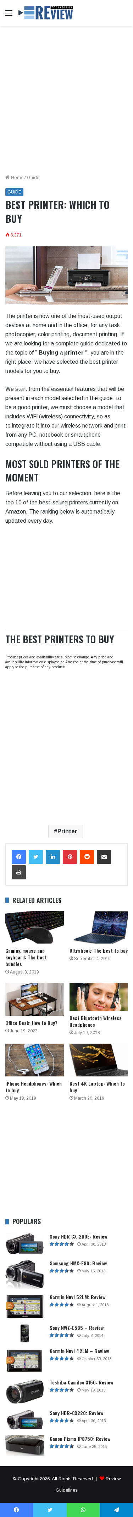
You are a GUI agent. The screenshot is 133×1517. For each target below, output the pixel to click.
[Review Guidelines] (46, 13)
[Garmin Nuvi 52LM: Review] (24, 1306)
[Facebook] (19, 857)
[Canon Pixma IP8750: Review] (24, 1445)
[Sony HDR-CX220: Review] (24, 1419)
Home (16, 177)
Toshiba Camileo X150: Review (81, 1382)
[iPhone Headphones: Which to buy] (34, 1060)
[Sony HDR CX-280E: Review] (24, 1244)
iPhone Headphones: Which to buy (33, 1087)
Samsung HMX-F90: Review (78, 1263)
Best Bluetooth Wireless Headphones (96, 1021)
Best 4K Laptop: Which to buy (97, 1087)
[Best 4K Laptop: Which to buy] (99, 1060)
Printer (67, 831)
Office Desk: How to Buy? (31, 1022)
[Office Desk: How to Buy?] (34, 999)
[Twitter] (36, 857)
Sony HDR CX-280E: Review (78, 1236)
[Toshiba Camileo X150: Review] (24, 1392)
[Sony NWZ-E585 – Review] (24, 1333)
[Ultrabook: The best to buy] (99, 927)
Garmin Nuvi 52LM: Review (77, 1297)
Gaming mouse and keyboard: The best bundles (26, 957)
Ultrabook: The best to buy (99, 950)
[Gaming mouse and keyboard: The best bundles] (34, 927)
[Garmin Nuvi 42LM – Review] (24, 1360)
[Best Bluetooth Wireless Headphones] (99, 997)
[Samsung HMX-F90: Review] (24, 1274)
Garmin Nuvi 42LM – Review (79, 1351)
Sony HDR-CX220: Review (76, 1413)
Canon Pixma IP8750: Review (80, 1438)
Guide (33, 177)
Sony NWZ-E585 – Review (77, 1327)
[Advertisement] (66, 102)
